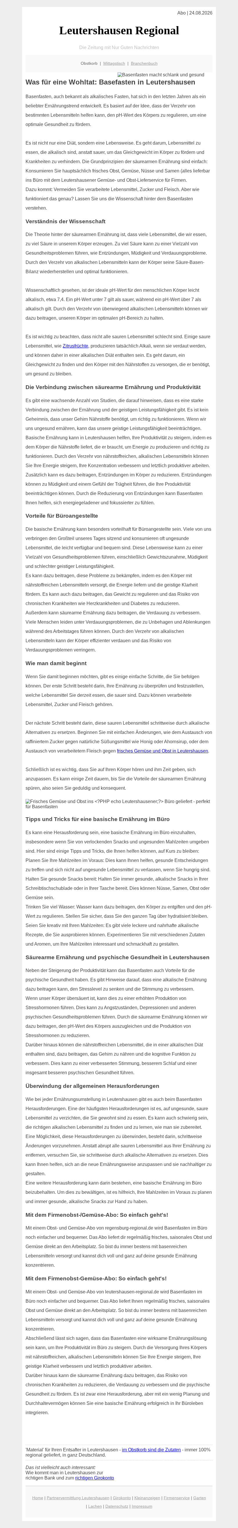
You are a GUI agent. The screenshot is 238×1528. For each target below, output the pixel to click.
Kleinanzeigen (147, 1497)
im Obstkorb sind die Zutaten (151, 1449)
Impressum (142, 1506)
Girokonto (122, 1497)
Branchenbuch (144, 63)
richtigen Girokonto (94, 1477)
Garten (199, 1497)
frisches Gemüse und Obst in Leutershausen (162, 750)
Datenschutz (116, 1506)
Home (37, 1497)
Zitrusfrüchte (75, 345)
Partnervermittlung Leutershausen (78, 1497)
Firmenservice (177, 1497)
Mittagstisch (114, 63)
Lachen (95, 1506)
